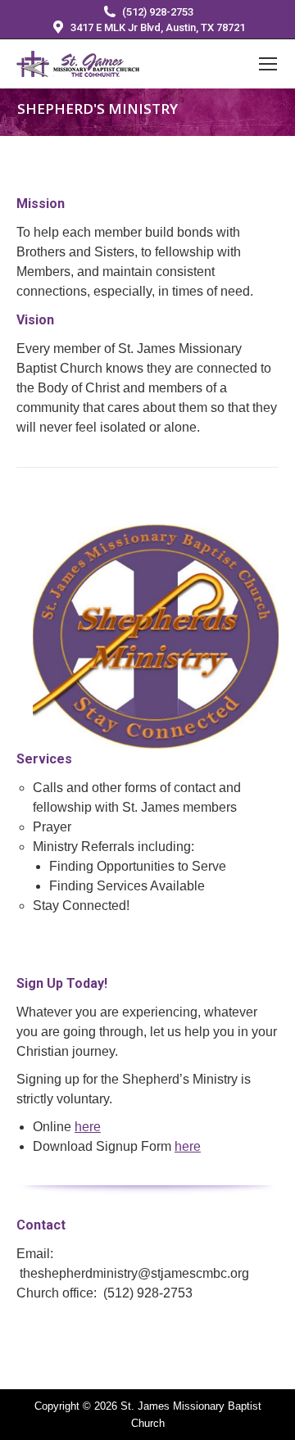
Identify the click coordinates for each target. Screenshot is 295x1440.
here (88, 1127)
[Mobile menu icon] (268, 64)
